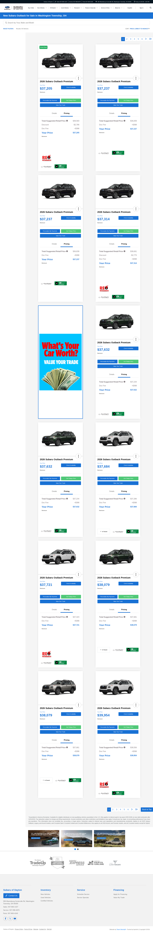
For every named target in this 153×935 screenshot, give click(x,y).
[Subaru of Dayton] (13, 8)
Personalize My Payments (50, 100)
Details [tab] (54, 113)
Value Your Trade (60, 105)
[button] (78, 78)
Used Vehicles (46, 897)
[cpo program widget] (57, 863)
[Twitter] (10, 918)
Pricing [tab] (66, 113)
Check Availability (71, 87)
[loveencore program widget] (115, 863)
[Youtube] (15, 918)
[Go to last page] (150, 39)
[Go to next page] (146, 39)
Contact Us (12, 896)
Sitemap (35, 929)
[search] (150, 8)
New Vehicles (45, 894)
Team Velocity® (121, 929)
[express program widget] (76, 863)
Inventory (46, 890)
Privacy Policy (19, 929)
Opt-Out (49, 929)
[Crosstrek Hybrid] (109, 838)
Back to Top (147, 809)
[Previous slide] (75, 849)
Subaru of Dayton (8, 929)
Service (81, 890)
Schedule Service (83, 894)
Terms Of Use (28, 929)
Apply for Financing (120, 894)
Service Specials (83, 897)
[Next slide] (78, 849)
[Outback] (43, 838)
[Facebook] (5, 918)
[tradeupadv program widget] (38, 863)
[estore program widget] (96, 863)
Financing (118, 890)
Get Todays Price (71, 100)
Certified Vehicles (47, 901)
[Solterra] (76, 838)
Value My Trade (119, 897)
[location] (96, 1)
